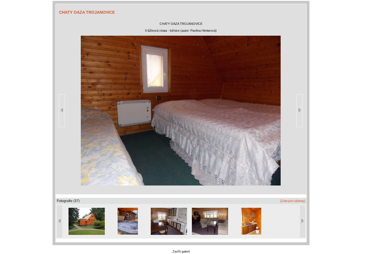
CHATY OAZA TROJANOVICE (87, 12)
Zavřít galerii (181, 251)
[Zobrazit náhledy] (292, 201)
